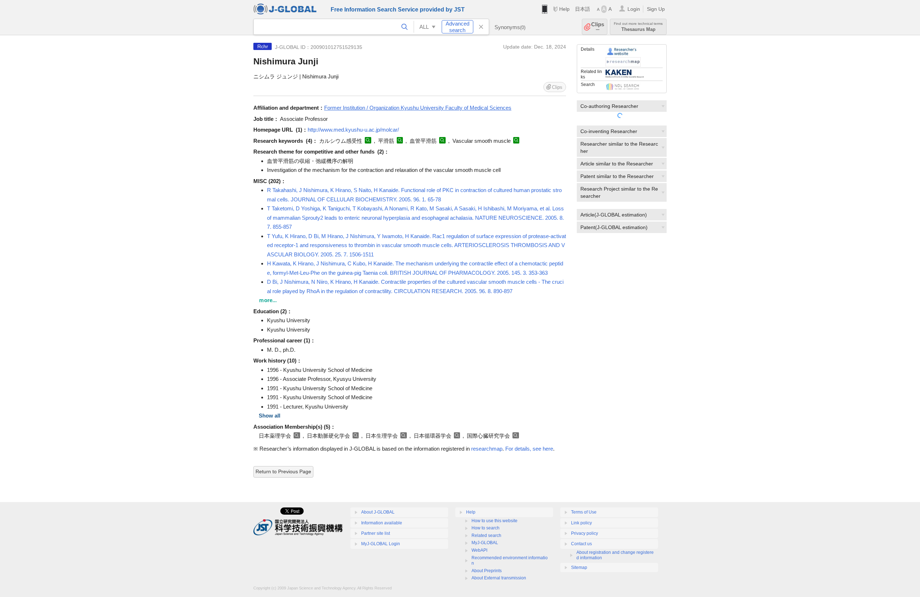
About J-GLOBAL (378, 512)
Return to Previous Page (283, 471)
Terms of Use (584, 512)
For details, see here (529, 449)
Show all (269, 416)
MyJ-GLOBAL (485, 542)
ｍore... (268, 300)
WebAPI (479, 550)
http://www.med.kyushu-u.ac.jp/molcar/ (353, 130)
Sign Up (656, 9)
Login (633, 9)
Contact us (581, 543)
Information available (381, 522)
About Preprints (487, 570)
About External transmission (499, 577)
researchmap (486, 449)
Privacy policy (584, 533)
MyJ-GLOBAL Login (380, 543)
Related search (486, 535)
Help (564, 9)
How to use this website (495, 520)
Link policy (581, 522)
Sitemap (579, 567)
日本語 (582, 9)
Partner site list (375, 533)
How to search (486, 527)
